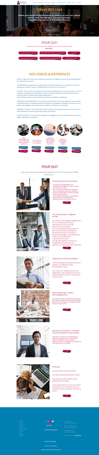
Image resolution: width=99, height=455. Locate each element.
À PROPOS (21, 424)
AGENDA (21, 431)
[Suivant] (91, 20)
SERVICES (21, 427)
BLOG (20, 433)
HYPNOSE (21, 422)
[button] (67, 351)
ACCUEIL (21, 420)
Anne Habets (67, 421)
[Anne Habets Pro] (46, 421)
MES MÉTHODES (23, 429)
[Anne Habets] (48, 421)
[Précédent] (7, 20)
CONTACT (21, 435)
